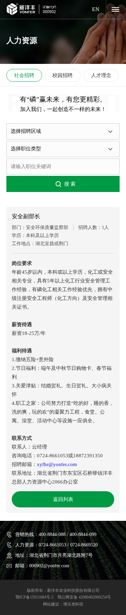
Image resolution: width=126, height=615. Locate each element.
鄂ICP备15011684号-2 (34, 597)
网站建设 (51, 604)
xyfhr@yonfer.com (57, 464)
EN (95, 9)
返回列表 (63, 499)
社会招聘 (24, 75)
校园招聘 (62, 75)
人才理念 (101, 75)
